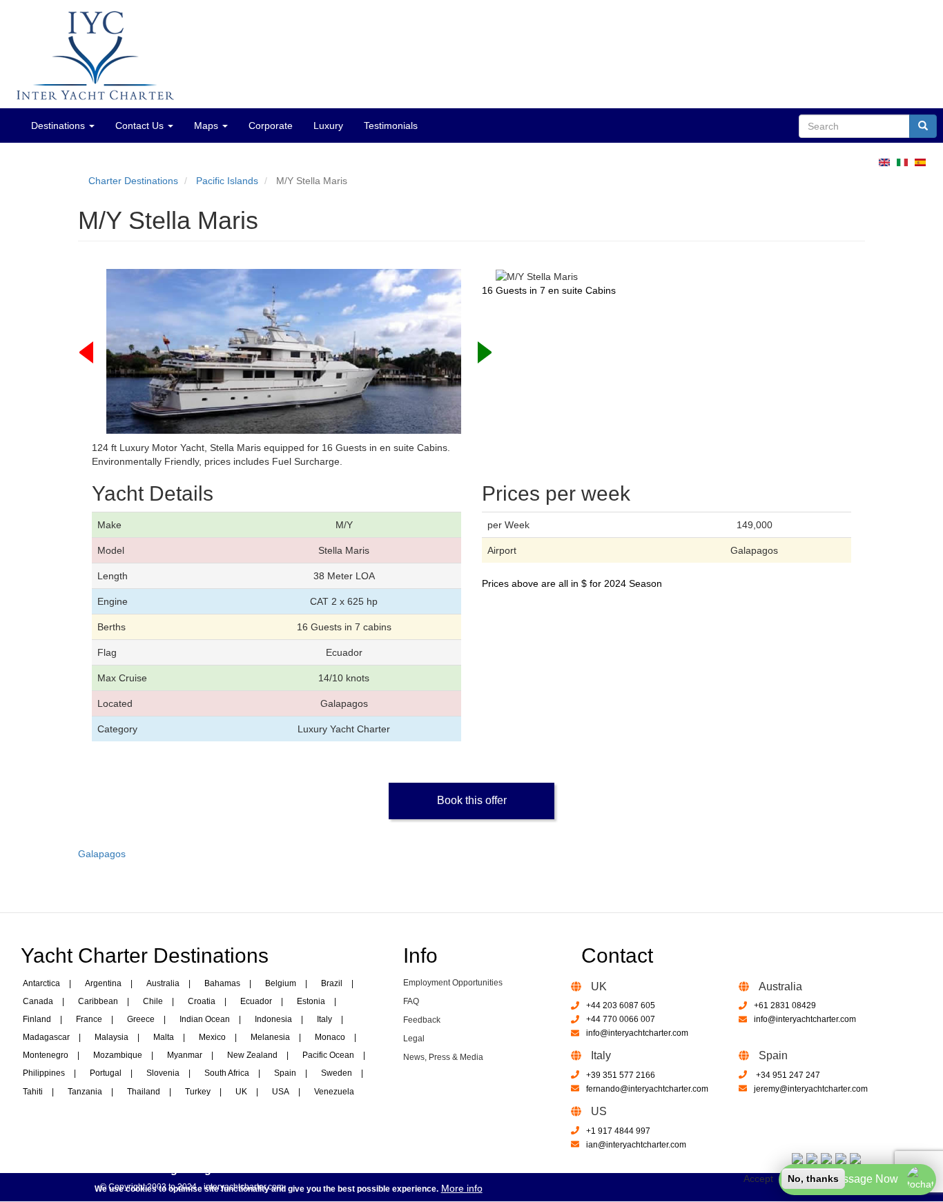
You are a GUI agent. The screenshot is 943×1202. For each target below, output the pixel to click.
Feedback (421, 1020)
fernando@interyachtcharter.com (647, 1089)
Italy (324, 1019)
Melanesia (270, 1037)
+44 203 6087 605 (620, 1005)
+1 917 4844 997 (618, 1131)
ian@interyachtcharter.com (636, 1145)
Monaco (330, 1037)
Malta (163, 1037)
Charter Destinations (133, 180)
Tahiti (33, 1091)
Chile (153, 1001)
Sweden (336, 1073)
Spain (285, 1073)
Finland (37, 1019)
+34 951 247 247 (787, 1075)
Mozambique (117, 1055)
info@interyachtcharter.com (637, 1033)
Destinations (59, 125)
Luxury (328, 125)
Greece (141, 1019)
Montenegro (45, 1055)
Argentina (103, 983)
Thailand (143, 1091)
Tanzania (85, 1091)
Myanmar (184, 1055)
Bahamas (222, 983)
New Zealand (252, 1055)
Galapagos (102, 853)
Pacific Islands (227, 180)
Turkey (198, 1091)
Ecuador (256, 1001)
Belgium (280, 983)
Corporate (271, 125)
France (89, 1019)
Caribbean (98, 1001)
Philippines (44, 1073)
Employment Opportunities (453, 983)
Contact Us (140, 125)
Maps (207, 125)
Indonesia (273, 1019)
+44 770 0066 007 (620, 1019)
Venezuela (334, 1091)
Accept (758, 1178)
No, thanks (813, 1178)
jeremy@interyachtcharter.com (811, 1089)
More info (462, 1187)
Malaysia (111, 1037)
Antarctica (41, 983)
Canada (38, 1001)
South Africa (226, 1073)
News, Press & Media (443, 1057)
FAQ (411, 1001)
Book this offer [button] (472, 800)
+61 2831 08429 (785, 1005)
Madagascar (46, 1037)
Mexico (212, 1037)
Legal (414, 1038)
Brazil (331, 983)
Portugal (105, 1073)
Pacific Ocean (328, 1055)
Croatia (201, 1001)
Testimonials (391, 125)
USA (280, 1091)
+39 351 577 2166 (620, 1075)
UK (241, 1091)
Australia (162, 983)
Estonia (311, 1001)
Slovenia (162, 1073)
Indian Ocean (204, 1019)
